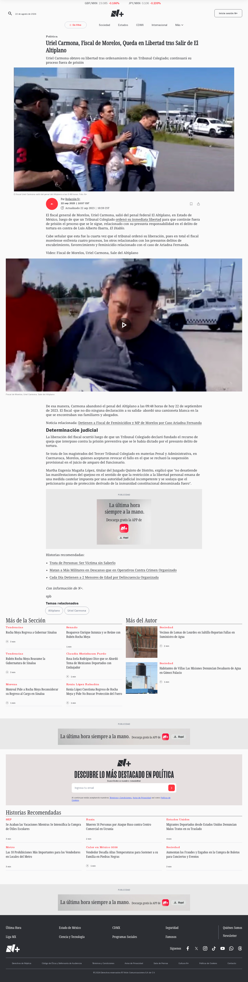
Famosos (171, 936)
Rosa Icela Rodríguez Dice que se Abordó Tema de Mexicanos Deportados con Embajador (92, 662)
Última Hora (13, 927)
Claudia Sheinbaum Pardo (86, 654)
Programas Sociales (124, 936)
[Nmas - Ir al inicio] (117, 13)
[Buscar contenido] (9, 13)
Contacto (231, 964)
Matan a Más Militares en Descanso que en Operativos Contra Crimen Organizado (113, 570)
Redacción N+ (72, 199)
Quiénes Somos (232, 927)
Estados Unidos (177, 819)
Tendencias (14, 627)
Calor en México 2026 (102, 847)
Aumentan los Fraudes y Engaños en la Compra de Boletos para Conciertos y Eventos (203, 854)
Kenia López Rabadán (82, 684)
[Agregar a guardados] (191, 204)
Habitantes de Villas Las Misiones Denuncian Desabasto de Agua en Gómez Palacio (200, 670)
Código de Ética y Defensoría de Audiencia (62, 964)
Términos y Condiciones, (120, 798)
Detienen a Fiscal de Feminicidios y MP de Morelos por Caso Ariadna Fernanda (140, 423)
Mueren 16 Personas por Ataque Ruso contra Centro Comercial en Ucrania (118, 826)
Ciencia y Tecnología (72, 936)
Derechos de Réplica (21, 964)
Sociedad (104, 25)
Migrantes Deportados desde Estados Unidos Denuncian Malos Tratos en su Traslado (201, 826)
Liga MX (11, 936)
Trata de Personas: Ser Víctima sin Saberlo (82, 563)
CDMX (140, 25)
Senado (71, 627)
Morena (11, 684)
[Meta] (188, 948)
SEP (9, 819)
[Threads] (240, 948)
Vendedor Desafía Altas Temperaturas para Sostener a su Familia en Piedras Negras (122, 854)
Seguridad (172, 927)
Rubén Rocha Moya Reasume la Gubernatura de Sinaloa (25, 660)
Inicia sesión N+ (228, 14)
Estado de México (70, 927)
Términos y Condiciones (103, 964)
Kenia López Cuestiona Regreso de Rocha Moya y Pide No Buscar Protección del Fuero (94, 691)
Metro (10, 847)
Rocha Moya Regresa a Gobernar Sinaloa (31, 632)
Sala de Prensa (161, 964)
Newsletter (230, 935)
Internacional (159, 25)
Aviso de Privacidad (142, 798)
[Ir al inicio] (13, 948)
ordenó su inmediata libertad (138, 219)
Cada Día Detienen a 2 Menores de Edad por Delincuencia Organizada (104, 577)
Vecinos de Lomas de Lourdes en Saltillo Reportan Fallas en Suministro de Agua (197, 634)
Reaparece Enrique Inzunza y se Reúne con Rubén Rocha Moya (93, 634)
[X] (196, 948)
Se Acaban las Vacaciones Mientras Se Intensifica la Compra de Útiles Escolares (43, 826)
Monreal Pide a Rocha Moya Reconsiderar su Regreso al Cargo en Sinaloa (32, 691)
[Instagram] (205, 948)
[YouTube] (222, 948)
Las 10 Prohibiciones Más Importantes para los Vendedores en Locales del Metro (43, 854)
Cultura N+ (183, 964)
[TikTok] (214, 948)
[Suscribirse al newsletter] (171, 788)
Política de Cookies (208, 964)
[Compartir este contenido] (198, 204)
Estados (123, 25)
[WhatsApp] (231, 948)
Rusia (90, 819)
